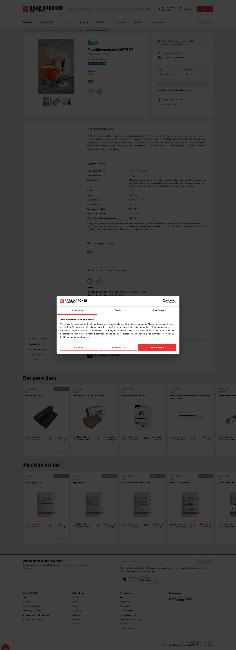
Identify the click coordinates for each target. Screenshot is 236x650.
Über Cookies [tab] (159, 310)
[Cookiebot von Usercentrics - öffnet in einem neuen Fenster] (164, 301)
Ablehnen (78, 347)
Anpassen (116, 347)
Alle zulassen (157, 347)
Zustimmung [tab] (77, 310)
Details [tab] (118, 310)
